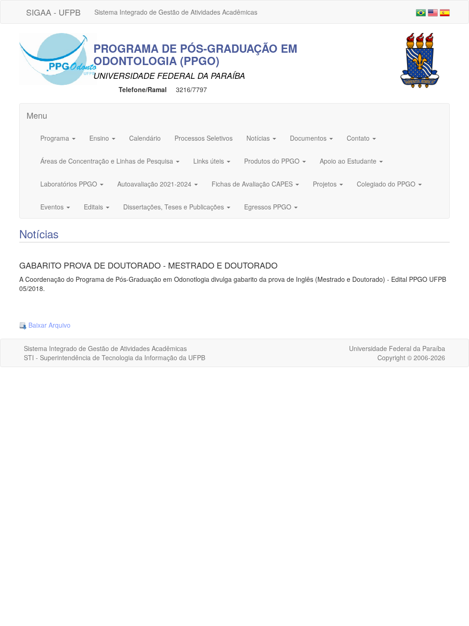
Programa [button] (55, 138)
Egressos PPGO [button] (268, 206)
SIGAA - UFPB (53, 12)
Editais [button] (94, 206)
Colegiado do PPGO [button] (387, 183)
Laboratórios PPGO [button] (69, 183)
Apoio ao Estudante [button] (349, 160)
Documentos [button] (309, 138)
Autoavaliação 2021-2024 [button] (155, 183)
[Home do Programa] (58, 58)
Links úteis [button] (209, 160)
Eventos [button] (52, 206)
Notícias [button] (259, 138)
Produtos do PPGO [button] (272, 160)
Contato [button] (359, 138)
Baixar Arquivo (49, 324)
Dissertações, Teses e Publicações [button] (174, 206)
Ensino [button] (100, 138)
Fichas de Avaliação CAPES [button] (253, 183)
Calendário (145, 138)
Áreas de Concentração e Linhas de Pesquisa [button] (107, 160)
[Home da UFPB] (419, 59)
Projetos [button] (325, 183)
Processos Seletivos (204, 138)
